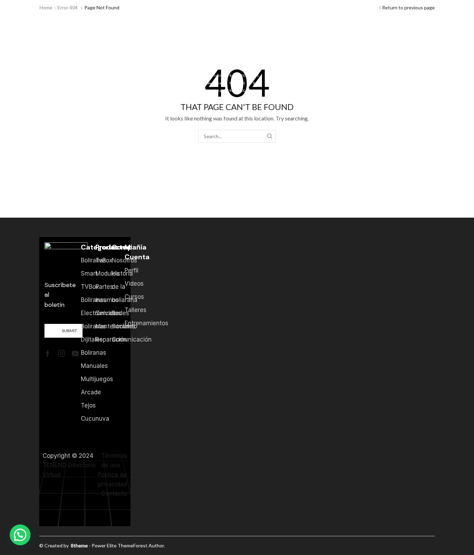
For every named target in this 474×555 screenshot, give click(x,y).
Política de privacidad (112, 479)
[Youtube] (75, 353)
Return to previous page (408, 7)
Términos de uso (114, 460)
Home (46, 7)
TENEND (55, 465)
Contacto (114, 493)
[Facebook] (47, 353)
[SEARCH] (269, 136)
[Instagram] (61, 353)
